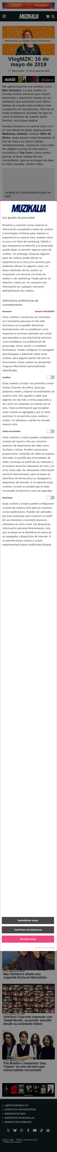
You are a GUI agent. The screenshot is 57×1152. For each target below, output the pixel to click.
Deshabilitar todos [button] (28, 920)
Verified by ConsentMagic (45, 948)
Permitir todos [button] (28, 939)
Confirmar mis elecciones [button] (28, 929)
